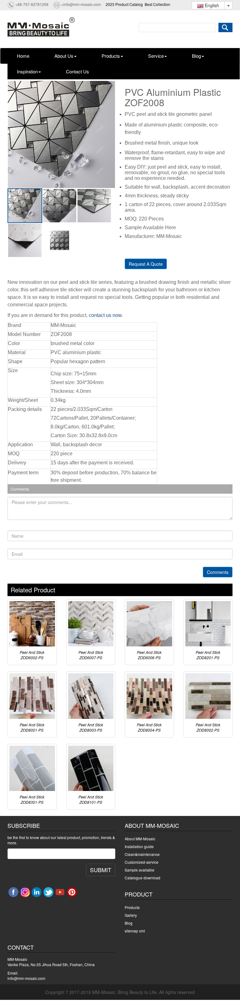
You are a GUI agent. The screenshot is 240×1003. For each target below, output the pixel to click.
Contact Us (77, 71)
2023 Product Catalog (124, 4)
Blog (196, 55)
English (211, 5)
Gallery (131, 915)
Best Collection (157, 4)
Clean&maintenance (142, 854)
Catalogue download (142, 877)
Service (156, 55)
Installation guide (139, 846)
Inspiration (27, 71)
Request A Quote (146, 264)
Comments (217, 572)
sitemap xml (135, 930)
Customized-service (141, 862)
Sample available (139, 869)
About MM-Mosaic (140, 838)
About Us (63, 55)
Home (23, 55)
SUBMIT (100, 870)
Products (111, 55)
